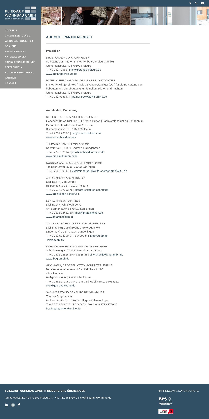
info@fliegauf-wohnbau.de (95, 397)
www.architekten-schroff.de (62, 193)
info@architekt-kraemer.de (88, 152)
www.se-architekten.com (61, 137)
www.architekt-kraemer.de (62, 156)
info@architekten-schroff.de (91, 189)
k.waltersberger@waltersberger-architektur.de (99, 170)
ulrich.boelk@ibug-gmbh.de (106, 254)
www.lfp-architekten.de (60, 216)
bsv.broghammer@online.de (63, 308)
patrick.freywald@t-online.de (89, 96)
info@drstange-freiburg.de (85, 69)
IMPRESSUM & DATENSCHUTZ (178, 390)
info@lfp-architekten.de (89, 212)
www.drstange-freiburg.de (61, 73)
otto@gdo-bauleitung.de (60, 285)
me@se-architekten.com (87, 133)
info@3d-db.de (99, 235)
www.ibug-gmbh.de (58, 258)
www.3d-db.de (55, 239)
